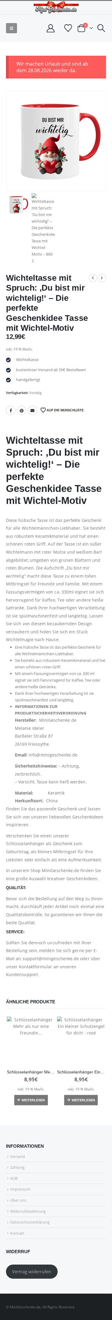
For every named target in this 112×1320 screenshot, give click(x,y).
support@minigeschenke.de (50, 958)
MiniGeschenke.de (60, 870)
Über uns (18, 1200)
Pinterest (21, 410)
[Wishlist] (68, 28)
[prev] (93, 278)
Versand (17, 1156)
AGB (14, 1178)
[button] (11, 28)
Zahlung (17, 1167)
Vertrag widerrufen (31, 1271)
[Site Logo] (56, 7)
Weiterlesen (33, 1100)
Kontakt (17, 1233)
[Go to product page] (31, 1041)
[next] (102, 278)
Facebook (11, 410)
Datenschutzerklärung (30, 1222)
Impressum (20, 1189)
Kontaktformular (35, 966)
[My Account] (50, 28)
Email (32, 410)
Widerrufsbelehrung (28, 1211)
